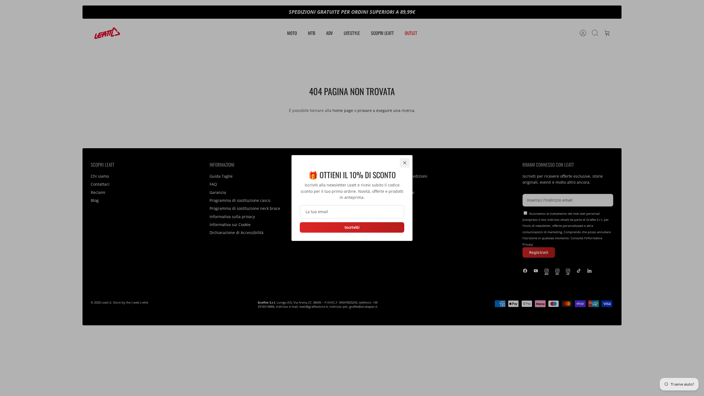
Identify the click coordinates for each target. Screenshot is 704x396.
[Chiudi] (405, 163)
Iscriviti (352, 227)
